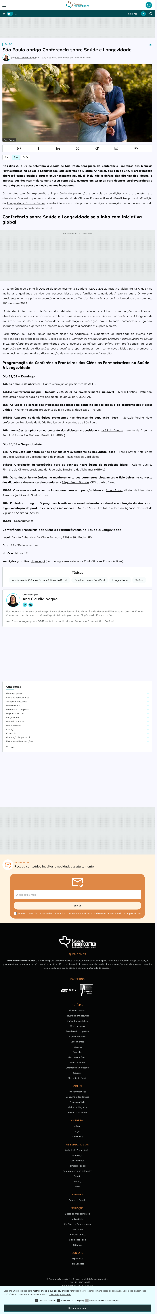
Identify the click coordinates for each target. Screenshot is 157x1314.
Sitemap (77, 1245)
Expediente (77, 1258)
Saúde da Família (77, 1200)
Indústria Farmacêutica (17, 697)
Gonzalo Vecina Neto (137, 417)
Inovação (10, 729)
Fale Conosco (77, 1263)
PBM (77, 1186)
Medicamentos (13, 705)
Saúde (8, 44)
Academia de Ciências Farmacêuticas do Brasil (39, 580)
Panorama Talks (77, 1102)
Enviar (77, 905)
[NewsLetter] (148, 5)
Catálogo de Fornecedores (77, 1224)
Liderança (77, 1181)
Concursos (77, 1136)
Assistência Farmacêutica (77, 1150)
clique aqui (38, 561)
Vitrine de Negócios (77, 1107)
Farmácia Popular (77, 1165)
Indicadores (77, 1219)
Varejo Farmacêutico (16, 701)
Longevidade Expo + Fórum (26, 203)
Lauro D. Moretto (140, 293)
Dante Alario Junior (55, 384)
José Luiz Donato (112, 430)
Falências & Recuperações (19, 741)
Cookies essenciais (47, 1300)
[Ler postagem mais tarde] (150, 45)
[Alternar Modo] (25, 157)
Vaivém (77, 1126)
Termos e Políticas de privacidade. (124, 913)
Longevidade (120, 580)
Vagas (77, 1131)
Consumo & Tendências (77, 1096)
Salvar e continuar (77, 1308)
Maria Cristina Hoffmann (135, 392)
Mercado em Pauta (15, 721)
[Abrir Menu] (17, 5)
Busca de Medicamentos (77, 1213)
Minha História (13, 725)
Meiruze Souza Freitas (92, 508)
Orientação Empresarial (18, 737)
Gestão (77, 1176)
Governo (77, 1072)
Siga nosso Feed (77, 1239)
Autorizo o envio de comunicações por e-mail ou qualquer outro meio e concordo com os (79, 913)
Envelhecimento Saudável (90, 580)
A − (16, 157)
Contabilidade (77, 1160)
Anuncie (89, 1285)
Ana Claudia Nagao (25, 57)
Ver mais (10, 747)
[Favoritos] (143, 13)
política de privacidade (60, 1294)
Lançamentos (13, 717)
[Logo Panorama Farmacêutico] (77, 5)
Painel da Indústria (77, 1112)
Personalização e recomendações (104, 1300)
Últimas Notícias (14, 693)
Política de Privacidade (72, 1285)
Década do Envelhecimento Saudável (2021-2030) (72, 288)
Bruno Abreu (114, 490)
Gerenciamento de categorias (77, 1171)
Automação (77, 1155)
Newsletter (77, 1229)
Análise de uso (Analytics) (72, 1300)
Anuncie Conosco (77, 1234)
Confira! (109, 621)
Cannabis (11, 733)
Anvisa (142, 503)
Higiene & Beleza (15, 713)
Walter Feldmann (26, 409)
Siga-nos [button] (132, 13)
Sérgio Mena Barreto (75, 482)
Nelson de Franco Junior (28, 334)
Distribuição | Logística (17, 709)
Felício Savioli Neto (131, 452)
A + (6, 157)
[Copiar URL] (135, 148)
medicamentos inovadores (56, 185)
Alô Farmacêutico (77, 1091)
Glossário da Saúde (77, 1078)
